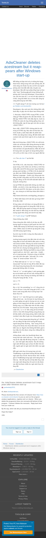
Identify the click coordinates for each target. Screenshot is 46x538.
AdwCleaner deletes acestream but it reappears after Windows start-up (23, 68)
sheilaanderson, (13, 391)
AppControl (16, 472)
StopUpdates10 (15, 469)
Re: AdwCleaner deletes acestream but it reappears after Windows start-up (22, 383)
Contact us (5, 6)
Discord (26, 6)
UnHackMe (13, 459)
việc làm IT (23, 158)
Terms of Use (23, 496)
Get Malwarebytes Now (18, 532)
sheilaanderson (7, 88)
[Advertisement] (23, 32)
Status (23, 491)
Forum (11, 444)
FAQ (23, 493)
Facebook (42, 6)
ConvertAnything (23, 521)
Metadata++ (17, 466)
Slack (21, 6)
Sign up (18, 432)
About (23, 483)
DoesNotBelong (17, 461)
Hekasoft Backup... (17, 464)
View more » (23, 474)
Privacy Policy (23, 499)
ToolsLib (5, 3)
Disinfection (20, 369)
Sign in (28, 432)
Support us (23, 488)
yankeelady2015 (9, 387)
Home (5, 444)
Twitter (33, 6)
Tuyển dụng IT (21, 216)
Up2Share (23, 518)
